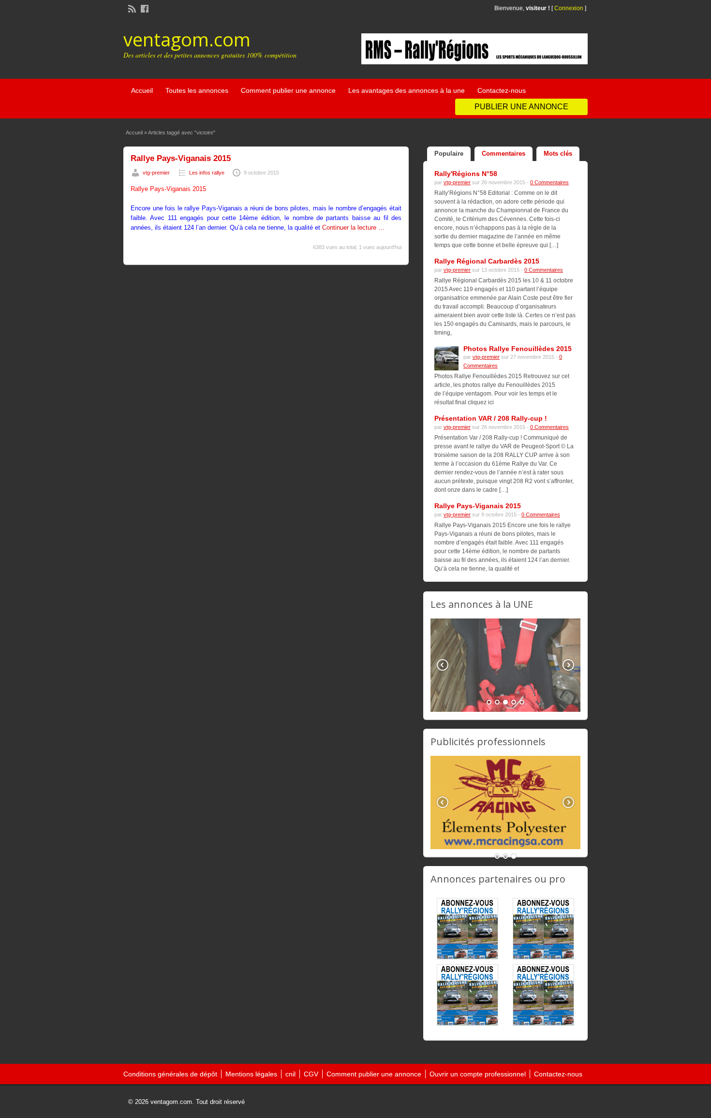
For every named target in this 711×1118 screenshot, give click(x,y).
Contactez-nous (501, 90)
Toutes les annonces (196, 90)
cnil (290, 1074)
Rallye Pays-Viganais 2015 (181, 158)
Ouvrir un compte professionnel (478, 1074)
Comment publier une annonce (288, 90)
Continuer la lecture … (353, 227)
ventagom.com (187, 39)
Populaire (448, 153)
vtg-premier (156, 173)
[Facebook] (144, 8)
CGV (311, 1074)
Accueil (142, 90)
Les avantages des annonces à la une (406, 90)
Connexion (569, 8)
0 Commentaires (549, 182)
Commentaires (503, 153)
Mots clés (558, 153)
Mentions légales (251, 1074)
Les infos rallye (206, 173)
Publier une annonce (521, 107)
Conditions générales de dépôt (170, 1074)
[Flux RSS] (131, 8)
